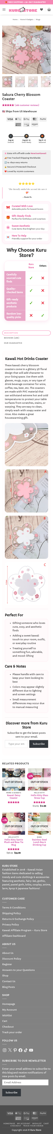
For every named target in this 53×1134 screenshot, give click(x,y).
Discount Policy (11, 958)
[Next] (46, 50)
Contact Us (8, 981)
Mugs (38, 19)
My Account (9, 1009)
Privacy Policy (10, 924)
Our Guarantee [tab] (13, 343)
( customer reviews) (27, 105)
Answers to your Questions (18, 970)
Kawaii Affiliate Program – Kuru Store (24, 930)
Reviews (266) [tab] (11, 338)
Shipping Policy (11, 913)
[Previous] (7, 50)
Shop (5, 975)
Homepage (8, 1004)
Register (7, 964)
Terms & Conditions (14, 907)
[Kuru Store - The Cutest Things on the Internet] (23, 9)
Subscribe (39, 743)
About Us (7, 953)
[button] (4, 9)
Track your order (12, 1032)
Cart (4, 1021)
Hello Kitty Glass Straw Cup (39, 796)
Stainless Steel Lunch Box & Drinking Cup (39, 842)
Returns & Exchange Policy (18, 919)
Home (15, 19)
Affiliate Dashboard (14, 935)
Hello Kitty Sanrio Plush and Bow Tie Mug (13, 842)
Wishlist (7, 1015)
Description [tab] (11, 333)
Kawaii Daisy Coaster (13, 796)
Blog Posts (8, 987)
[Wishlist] (41, 9)
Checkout (8, 1026)
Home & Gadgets (26, 19)
